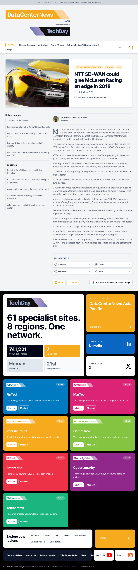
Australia (35, 535)
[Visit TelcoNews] (21, 498)
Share (60, 282)
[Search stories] (129, 538)
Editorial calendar (48, 555)
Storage (8, 49)
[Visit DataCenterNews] (21, 421)
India (57, 535)
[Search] (129, 47)
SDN (119, 67)
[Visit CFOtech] (21, 385)
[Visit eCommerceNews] (88, 421)
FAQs (83, 555)
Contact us (31, 555)
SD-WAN (109, 67)
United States (55, 542)
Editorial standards (68, 555)
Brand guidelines (14, 555)
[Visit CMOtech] (88, 385)
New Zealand (80, 535)
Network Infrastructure (88, 67)
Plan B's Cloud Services (53, 566)
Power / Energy (57, 45)
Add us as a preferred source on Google (113, 282)
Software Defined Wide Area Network (83, 45)
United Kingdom (38, 542)
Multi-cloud (43, 45)
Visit (10, 408)
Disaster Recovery (27, 45)
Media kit (24, 408)
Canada (47, 535)
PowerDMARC (89, 566)
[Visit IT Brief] (21, 458)
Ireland (67, 535)
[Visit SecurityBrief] (88, 458)
